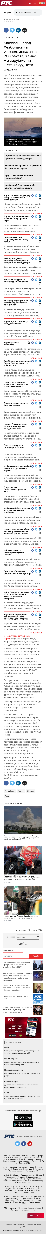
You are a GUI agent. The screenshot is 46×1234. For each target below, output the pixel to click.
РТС (5, 1208)
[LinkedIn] (18, 30)
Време (38, 1159)
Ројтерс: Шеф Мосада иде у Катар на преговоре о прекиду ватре (23, 157)
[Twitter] (12, 30)
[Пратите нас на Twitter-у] (17, 1143)
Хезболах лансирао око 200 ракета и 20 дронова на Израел (23, 167)
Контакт (12, 1208)
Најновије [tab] (8, 950)
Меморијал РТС (32, 1171)
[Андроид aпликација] (23, 1027)
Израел (30, 791)
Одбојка (40, 1167)
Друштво (25, 1157)
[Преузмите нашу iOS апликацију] (23, 1117)
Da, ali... (7, 1047)
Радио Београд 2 (35, 1196)
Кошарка (23, 1167)
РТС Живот (29, 1188)
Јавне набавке (35, 1208)
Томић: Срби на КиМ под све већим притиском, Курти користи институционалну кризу (17, 1009)
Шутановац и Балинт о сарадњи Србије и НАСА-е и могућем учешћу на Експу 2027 (16, 964)
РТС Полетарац (27, 1192)
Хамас (20, 791)
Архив (23, 1204)
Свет (33, 1156)
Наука (28, 1179)
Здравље (8, 1179)
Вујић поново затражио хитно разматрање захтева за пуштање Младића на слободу (16, 987)
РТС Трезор (30, 1190)
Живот (16, 1175)
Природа (37, 1179)
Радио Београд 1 (18, 1196)
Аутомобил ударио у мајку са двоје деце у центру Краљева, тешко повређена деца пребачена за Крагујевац (17, 977)
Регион (25, 1156)
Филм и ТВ (18, 1179)
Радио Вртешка (19, 1202)
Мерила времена (11, 1159)
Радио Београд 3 (13, 1198)
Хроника (15, 1157)
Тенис (31, 1167)
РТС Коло (18, 1190)
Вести (7, 1156)
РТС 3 (24, 1187)
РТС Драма (18, 1188)
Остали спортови (15, 1171)
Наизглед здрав (23, 1182)
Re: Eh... (7, 1093)
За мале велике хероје (34, 1181)
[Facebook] (6, 30)
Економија (36, 1157)
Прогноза (10, 937)
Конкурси (15, 1210)
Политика (16, 1156)
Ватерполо (17, 1169)
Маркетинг (22, 1208)
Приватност (10, 1224)
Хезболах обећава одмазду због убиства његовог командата (20, 186)
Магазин (7, 1175)
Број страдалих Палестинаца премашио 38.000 (19, 176)
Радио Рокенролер (25, 1200)
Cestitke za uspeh (11, 1081)
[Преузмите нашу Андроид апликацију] (23, 1124)
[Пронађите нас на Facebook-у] (23, 1143)
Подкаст (35, 1161)
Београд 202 (27, 1198)
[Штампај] (24, 30)
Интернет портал (28, 1210)
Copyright (20, 1224)
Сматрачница (24, 1161)
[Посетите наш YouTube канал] (29, 1143)
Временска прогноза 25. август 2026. (16, 997)
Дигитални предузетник (12, 1181)
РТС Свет (33, 1187)
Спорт (5, 1167)
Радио (6, 1196)
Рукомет (6, 1169)
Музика (39, 1175)
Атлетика (28, 1169)
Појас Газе (9, 791)
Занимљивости (27, 1175)
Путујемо (21, 1177)
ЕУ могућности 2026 (29, 1162)
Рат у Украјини (27, 1159)
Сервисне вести (9, 1161)
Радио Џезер (34, 1202)
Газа (7, 796)
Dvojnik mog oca (11, 1059)
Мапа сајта (35, 1216)
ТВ (4, 1187)
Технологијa (10, 1177)
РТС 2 (17, 1187)
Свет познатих (34, 1177)
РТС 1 (9, 1187)
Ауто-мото (39, 1169)
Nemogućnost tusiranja (13, 1070)
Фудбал (13, 1167)
